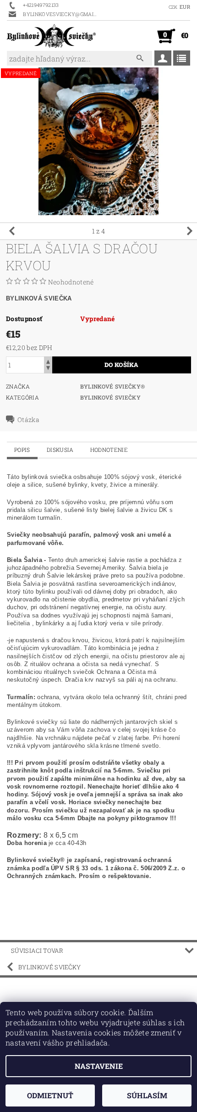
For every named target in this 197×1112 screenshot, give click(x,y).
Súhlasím (147, 1095)
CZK (173, 7)
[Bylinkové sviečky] (51, 36)
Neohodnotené (71, 282)
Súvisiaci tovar (37, 950)
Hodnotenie (109, 449)
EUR (185, 6)
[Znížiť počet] (48, 369)
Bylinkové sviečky (110, 397)
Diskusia (60, 449)
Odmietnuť (50, 1095)
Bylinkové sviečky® (112, 386)
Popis (22, 449)
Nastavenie (99, 1066)
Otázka (28, 420)
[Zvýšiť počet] (48, 360)
